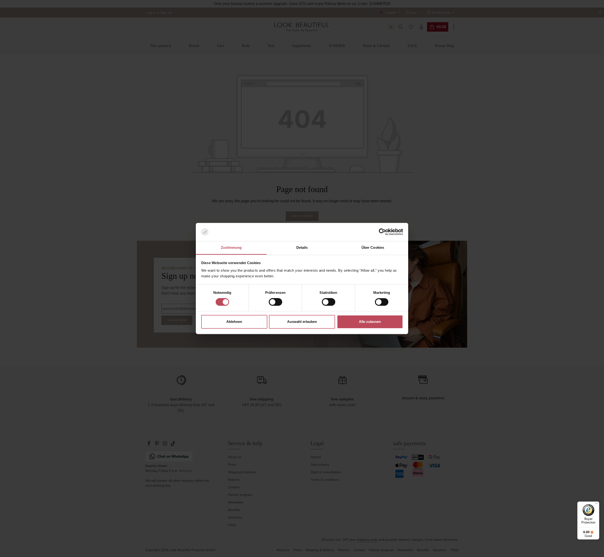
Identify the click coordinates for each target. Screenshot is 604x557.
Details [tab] (302, 247)
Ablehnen (234, 322)
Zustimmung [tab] (231, 247)
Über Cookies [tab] (372, 247)
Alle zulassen (370, 322)
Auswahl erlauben (302, 322)
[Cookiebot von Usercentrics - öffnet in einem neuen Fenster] (382, 232)
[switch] (275, 302)
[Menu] (596, 504)
